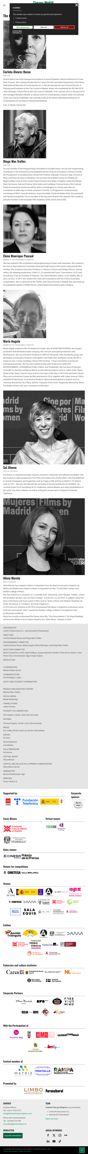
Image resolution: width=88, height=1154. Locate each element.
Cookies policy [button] (21, 18)
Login (49, 1149)
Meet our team (52, 1119)
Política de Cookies (24, 1151)
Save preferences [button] (22, 27)
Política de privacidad (10, 1151)
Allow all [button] (43, 27)
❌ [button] (76, 5)
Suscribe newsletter (12, 1135)
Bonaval (43, 1149)
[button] (4, 5)
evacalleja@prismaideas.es (15, 1124)
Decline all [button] (64, 27)
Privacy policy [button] (20, 22)
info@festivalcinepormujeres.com (17, 1113)
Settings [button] (17, 32)
